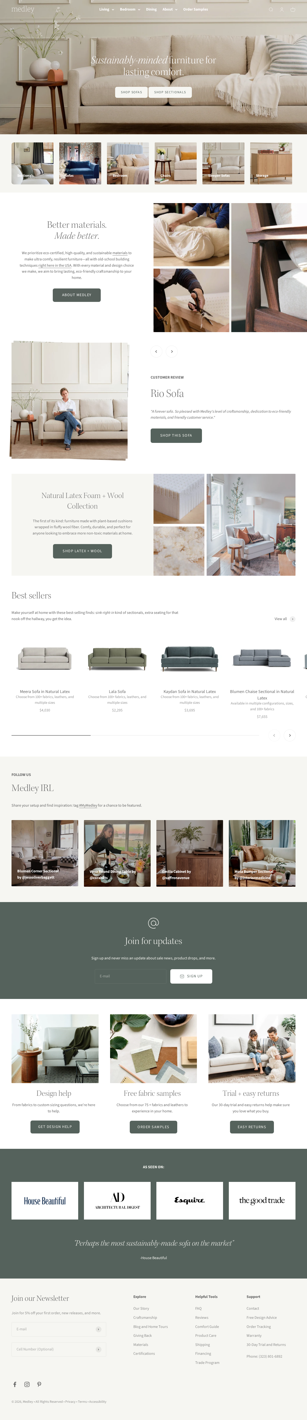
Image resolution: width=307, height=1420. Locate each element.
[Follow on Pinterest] (39, 1384)
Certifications (144, 1353)
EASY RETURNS (252, 1127)
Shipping (202, 1344)
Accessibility (97, 1401)
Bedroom (128, 9)
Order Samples (195, 9)
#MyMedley (88, 805)
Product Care (205, 1335)
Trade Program (207, 1362)
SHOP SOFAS (131, 92)
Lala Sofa (117, 692)
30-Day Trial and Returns (266, 1344)
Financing (203, 1353)
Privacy (70, 1401)
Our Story (141, 1308)
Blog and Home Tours (150, 1326)
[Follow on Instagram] (27, 1384)
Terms (82, 1401)
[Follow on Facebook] (15, 1384)
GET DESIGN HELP (55, 1126)
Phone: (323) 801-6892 (264, 1356)
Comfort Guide (207, 1326)
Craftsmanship (145, 1317)
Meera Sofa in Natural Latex (45, 692)
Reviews (201, 1317)
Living (104, 9)
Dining (151, 9)
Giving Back (142, 1335)
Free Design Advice (262, 1317)
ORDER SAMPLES (153, 1127)
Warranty (254, 1335)
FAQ (198, 1308)
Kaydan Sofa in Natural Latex (190, 692)
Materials (140, 1344)
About (168, 9)
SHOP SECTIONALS (170, 92)
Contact (253, 1308)
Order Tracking (259, 1326)
